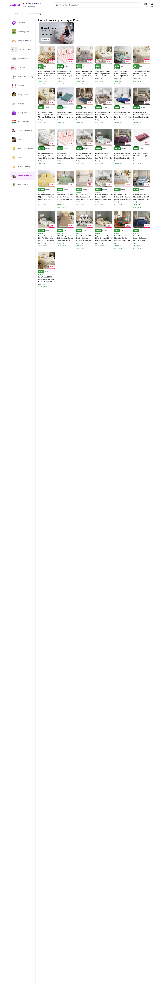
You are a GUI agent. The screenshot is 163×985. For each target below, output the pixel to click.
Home (12, 14)
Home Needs (21, 14)
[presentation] (15, 14)
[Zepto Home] (15, 5)
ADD (51, 61)
